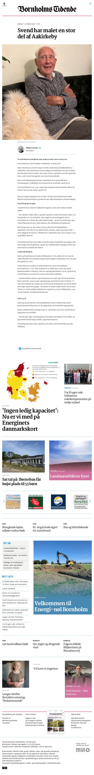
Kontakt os (6, 718)
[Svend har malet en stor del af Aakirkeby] (47, 92)
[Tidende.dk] (47, 9)
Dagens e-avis (30, 718)
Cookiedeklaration (54, 763)
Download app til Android (34, 725)
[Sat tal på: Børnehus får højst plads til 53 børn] (23, 456)
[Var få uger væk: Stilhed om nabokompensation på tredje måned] (78, 374)
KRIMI (4, 524)
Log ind (4, 6)
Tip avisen (6, 723)
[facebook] (3, 768)
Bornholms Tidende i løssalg (79, 724)
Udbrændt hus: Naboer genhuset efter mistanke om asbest (15, 611)
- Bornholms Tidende (13, 565)
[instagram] (6, 768)
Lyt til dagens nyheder (33, 720)
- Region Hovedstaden (14, 550)
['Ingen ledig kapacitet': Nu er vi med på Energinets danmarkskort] (31, 381)
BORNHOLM (36, 641)
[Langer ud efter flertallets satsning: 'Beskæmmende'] (15, 674)
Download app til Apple (34, 723)
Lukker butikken (8, 588)
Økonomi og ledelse (9, 720)
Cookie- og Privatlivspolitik (36, 763)
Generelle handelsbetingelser (13, 763)
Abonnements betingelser (81, 720)
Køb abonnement (77, 718)
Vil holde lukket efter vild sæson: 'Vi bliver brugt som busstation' (15, 583)
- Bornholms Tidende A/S (15, 557)
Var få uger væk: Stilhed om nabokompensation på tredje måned (13, 627)
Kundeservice (76, 727)
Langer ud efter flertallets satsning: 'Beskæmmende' (12, 618)
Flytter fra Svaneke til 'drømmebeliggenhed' (11, 594)
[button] (90, 3)
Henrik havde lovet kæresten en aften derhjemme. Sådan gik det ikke (15, 603)
